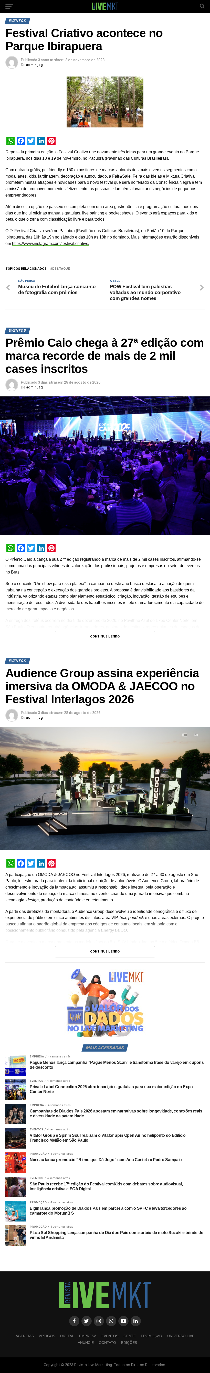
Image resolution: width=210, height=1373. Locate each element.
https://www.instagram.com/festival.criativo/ (50, 243)
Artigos (47, 1336)
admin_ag (34, 65)
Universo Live (180, 1336)
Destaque (61, 269)
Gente (129, 1336)
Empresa (87, 1336)
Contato (107, 1342)
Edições (129, 1342)
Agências (25, 1336)
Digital (67, 1336)
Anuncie (86, 1342)
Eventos (109, 1336)
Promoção (151, 1336)
